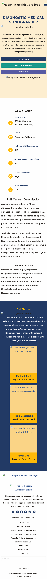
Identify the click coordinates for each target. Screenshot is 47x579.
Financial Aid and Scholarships (23, 538)
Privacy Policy (23, 569)
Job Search (23, 546)
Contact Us (23, 553)
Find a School (23, 59)
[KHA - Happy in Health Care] (23, 5)
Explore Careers (23, 526)
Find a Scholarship (23, 66)
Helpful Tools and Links (23, 542)
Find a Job (23, 72)
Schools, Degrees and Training (23, 534)
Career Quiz (24, 523)
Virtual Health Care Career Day (24, 530)
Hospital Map (23, 549)
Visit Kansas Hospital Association (23, 518)
